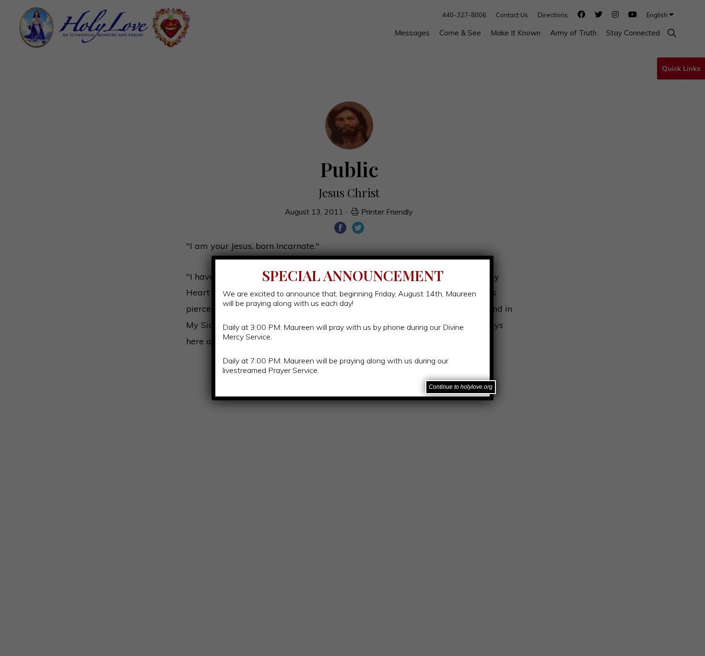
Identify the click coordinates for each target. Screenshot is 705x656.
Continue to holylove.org (461, 387)
